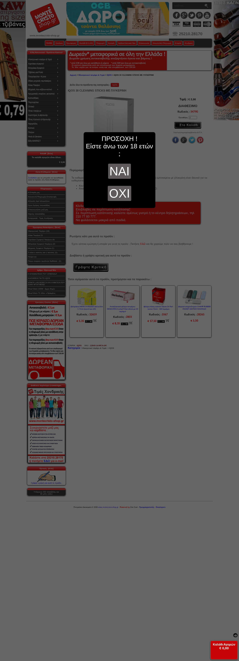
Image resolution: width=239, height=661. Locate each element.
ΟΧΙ (119, 193)
